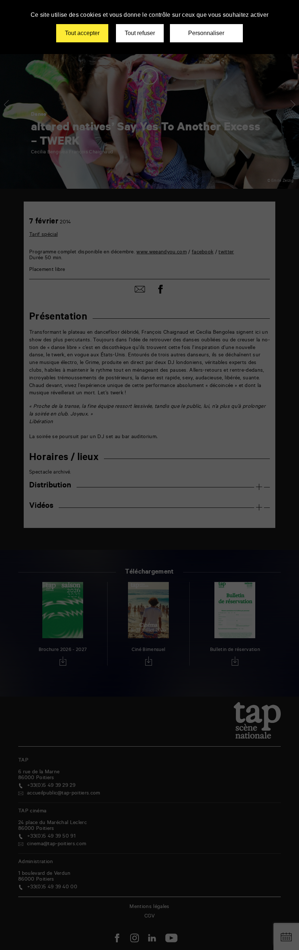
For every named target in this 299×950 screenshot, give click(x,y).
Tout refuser (140, 33)
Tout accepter (82, 33)
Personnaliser (206, 33)
